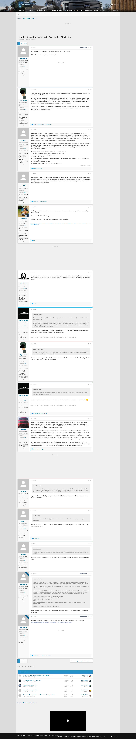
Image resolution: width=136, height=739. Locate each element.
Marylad (26, 69)
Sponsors (66, 736)
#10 (90, 418)
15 (24, 66)
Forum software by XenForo (30, 735)
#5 (90, 207)
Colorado (26, 114)
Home (104, 736)
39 (24, 286)
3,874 (25, 288)
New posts (22, 14)
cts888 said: (36, 516)
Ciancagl (25, 691)
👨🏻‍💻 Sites (79, 10)
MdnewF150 (21, 39)
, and (42, 655)
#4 (90, 173)
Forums (31, 10)
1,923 (25, 326)
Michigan (26, 153)
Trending (31, 14)
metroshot (23, 218)
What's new (43, 10)
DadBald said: (36, 579)
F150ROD (86, 686)
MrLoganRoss (26, 681)
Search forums (53, 14)
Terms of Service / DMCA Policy (84, 736)
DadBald (23, 141)
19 (23, 435)
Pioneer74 (23, 283)
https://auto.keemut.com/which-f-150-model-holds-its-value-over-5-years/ (51, 622)
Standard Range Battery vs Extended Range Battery (39, 695)
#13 (90, 543)
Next (25, 43)
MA (24, 331)
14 (23, 146)
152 (25, 437)
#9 (90, 384)
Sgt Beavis (23, 100)
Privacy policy (95, 736)
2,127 (25, 225)
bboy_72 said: (36, 485)
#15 (90, 616)
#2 (90, 89)
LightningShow (23, 320)
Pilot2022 (25, 676)
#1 (90, 47)
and (37, 168)
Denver (25, 197)
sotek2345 (25, 686)
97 (24, 223)
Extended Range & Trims (30, 690)
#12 (90, 510)
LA (24, 500)
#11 (90, 480)
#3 (90, 129)
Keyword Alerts (56, 10)
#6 (90, 272)
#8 (90, 343)
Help (101, 736)
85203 (25, 442)
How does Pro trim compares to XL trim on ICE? (37, 675)
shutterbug (85, 676)
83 (24, 497)
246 (25, 109)
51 (23, 324)
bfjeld (24, 696)
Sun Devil (23, 430)
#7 (90, 309)
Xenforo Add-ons (51, 735)
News (22, 10)
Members (90, 10)
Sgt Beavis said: (37, 314)
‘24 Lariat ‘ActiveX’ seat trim (32, 680)
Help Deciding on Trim (30, 685)
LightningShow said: (38, 349)
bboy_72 (23, 185)
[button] (69, 10)
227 (25, 148)
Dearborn (26, 293)
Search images (66, 14)
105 (25, 192)
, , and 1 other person (42, 124)
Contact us (73, 736)
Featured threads (41, 14)
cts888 (23, 491)
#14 (90, 573)
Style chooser (60, 736)
